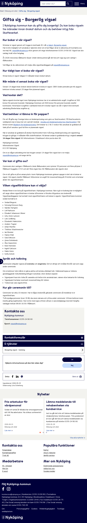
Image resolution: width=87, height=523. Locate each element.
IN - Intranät (7, 466)
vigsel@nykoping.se (20, 50)
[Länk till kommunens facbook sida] (3, 489)
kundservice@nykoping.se (11, 494)
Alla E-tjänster (49, 452)
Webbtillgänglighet (47, 509)
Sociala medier (49, 471)
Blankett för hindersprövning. (24, 124)
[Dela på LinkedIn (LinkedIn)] (17, 376)
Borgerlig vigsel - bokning (15, 350)
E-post (5, 471)
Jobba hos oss (49, 468)
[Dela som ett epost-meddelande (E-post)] (22, 376)
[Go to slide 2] (43, 432)
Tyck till (5, 455)
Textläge (60, 509)
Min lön (5, 468)
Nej (72, 365)
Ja (72, 360)
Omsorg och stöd (11, 11)
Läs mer (8, 430)
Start (2, 11)
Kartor (46, 450)
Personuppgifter (23, 509)
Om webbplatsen (7, 510)
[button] (83, 519)
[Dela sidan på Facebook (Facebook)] (12, 376)
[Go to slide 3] (46, 432)
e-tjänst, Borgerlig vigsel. (57, 45)
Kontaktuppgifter (9, 452)
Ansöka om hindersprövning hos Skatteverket (58, 122)
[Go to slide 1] (40, 432)
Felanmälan (6, 450)
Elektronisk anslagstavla (53, 466)
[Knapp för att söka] (69, 3)
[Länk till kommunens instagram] (8, 489)
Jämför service (49, 455)
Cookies (34, 509)
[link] (43, 337)
